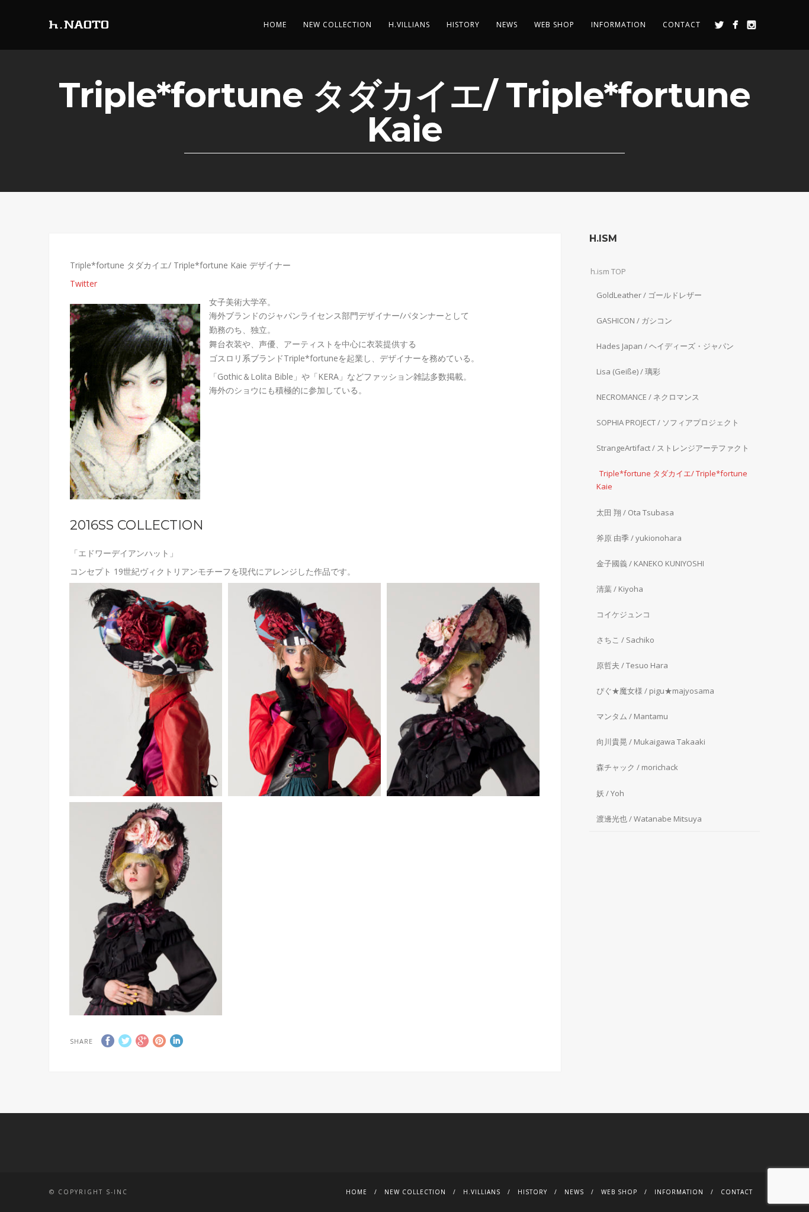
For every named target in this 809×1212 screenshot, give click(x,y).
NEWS (507, 25)
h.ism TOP (608, 271)
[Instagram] (751, 24)
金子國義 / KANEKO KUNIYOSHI (650, 563)
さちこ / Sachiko (625, 639)
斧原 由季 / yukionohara (639, 538)
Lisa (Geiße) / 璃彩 (628, 371)
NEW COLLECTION (337, 25)
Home (275, 25)
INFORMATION (618, 25)
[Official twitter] (719, 24)
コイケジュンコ (623, 614)
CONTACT (682, 25)
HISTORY (463, 25)
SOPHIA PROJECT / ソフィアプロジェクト (667, 422)
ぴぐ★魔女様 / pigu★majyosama (655, 690)
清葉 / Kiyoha (619, 588)
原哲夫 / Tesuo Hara (632, 665)
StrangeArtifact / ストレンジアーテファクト (672, 448)
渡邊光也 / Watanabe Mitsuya (649, 818)
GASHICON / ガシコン (634, 320)
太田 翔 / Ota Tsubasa (635, 512)
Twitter (83, 283)
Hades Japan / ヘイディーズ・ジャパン (665, 346)
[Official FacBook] (735, 24)
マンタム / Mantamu (632, 716)
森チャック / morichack (637, 767)
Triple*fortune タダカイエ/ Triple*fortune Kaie (671, 480)
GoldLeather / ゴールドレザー (649, 295)
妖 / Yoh (610, 793)
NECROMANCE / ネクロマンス (647, 397)
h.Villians (409, 25)
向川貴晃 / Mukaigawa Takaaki (650, 741)
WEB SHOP (554, 25)
